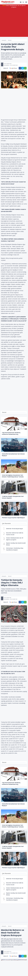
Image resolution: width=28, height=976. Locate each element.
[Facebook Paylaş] (20, 68)
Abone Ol (5, 68)
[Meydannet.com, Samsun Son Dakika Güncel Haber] (8, 2)
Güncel (9, 40)
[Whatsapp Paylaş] (25, 68)
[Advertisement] (14, 23)
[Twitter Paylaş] (22, 68)
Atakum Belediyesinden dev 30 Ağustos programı (14, 6)
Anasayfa (4, 40)
